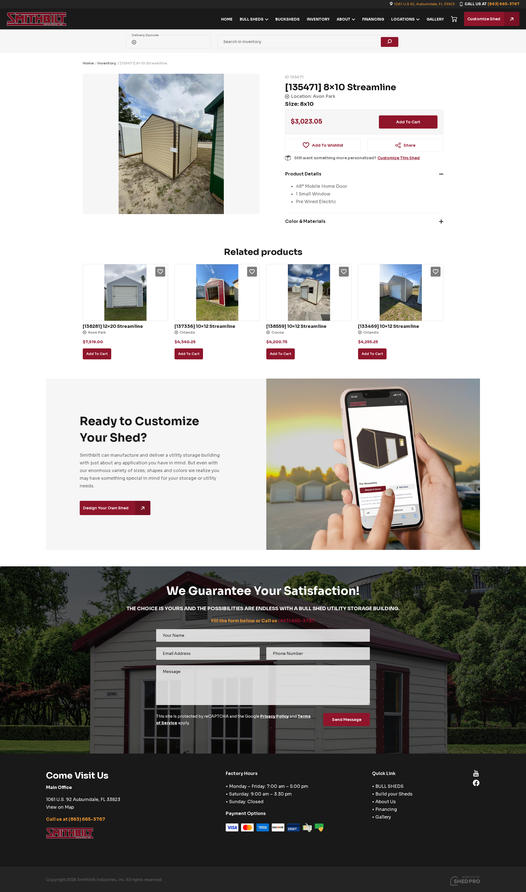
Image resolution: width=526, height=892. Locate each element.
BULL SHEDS (252, 19)
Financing (386, 809)
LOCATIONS (403, 19)
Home (88, 63)
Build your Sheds (394, 794)
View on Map (60, 807)
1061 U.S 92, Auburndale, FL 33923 (424, 4)
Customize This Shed (399, 157)
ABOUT (343, 19)
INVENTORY (318, 19)
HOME (227, 19)
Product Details (303, 174)
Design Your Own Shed (105, 507)
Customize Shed (483, 18)
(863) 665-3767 (503, 4)
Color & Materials (305, 221)
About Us (385, 802)
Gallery (383, 817)
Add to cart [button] (97, 354)
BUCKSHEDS (287, 19)
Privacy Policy (274, 716)
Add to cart (408, 122)
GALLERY (435, 19)
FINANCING (373, 19)
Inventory (107, 63)
